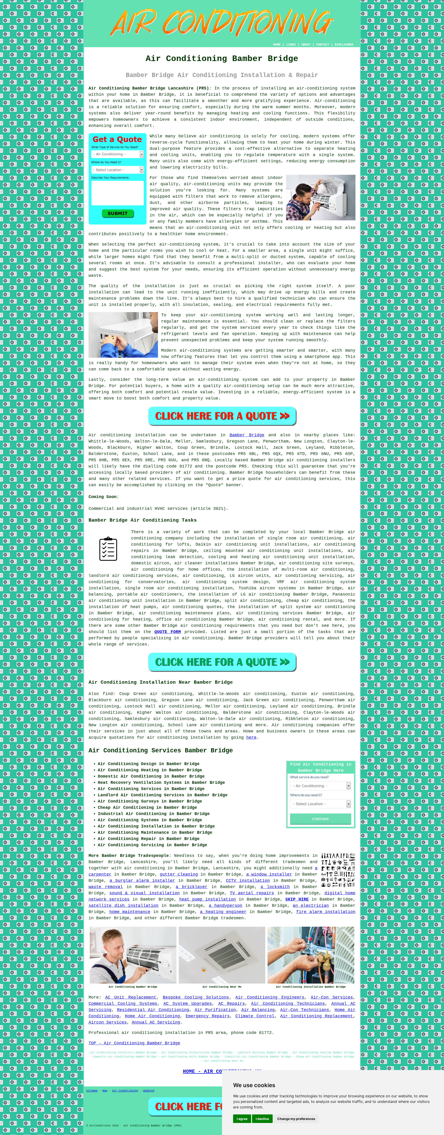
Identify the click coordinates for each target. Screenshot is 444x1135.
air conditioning (204, 472)
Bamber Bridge (247, 435)
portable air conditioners (149, 594)
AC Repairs (231, 1003)
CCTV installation (248, 880)
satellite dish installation (123, 905)
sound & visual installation (144, 893)
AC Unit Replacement (130, 997)
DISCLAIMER (344, 44)
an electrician (311, 905)
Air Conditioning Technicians (288, 1003)
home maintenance (130, 912)
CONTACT (322, 44)
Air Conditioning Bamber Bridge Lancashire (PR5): (150, 88)
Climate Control (254, 1016)
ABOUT (306, 44)
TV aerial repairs (252, 893)
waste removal (106, 887)
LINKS (291, 44)
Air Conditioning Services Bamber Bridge (161, 750)
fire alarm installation (325, 912)
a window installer (269, 874)
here (251, 737)
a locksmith (275, 887)
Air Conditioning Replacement (316, 1016)
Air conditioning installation (127, 435)
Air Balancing (258, 1010)
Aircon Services (108, 1022)
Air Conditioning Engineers (269, 997)
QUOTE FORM (167, 632)
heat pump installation (207, 899)
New (104, 1090)
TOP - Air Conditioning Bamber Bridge (134, 1043)
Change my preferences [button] (296, 1119)
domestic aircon (150, 563)
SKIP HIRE (296, 899)
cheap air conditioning (314, 600)
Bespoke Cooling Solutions (196, 997)
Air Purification (215, 1010)
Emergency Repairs (208, 1016)
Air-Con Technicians (304, 1010)
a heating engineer (223, 912)
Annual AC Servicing (156, 1022)
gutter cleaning (179, 874)
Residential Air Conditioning (153, 1010)
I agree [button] (242, 1119)
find (108, 694)
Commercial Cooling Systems (123, 1003)
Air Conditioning (125, 1090)
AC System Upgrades (187, 1003)
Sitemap (92, 1090)
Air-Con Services (332, 997)
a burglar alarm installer (142, 880)
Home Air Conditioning (152, 1016)
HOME (277, 44)
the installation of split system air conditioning (291, 607)
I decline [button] (262, 1119)
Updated (148, 1090)
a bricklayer (191, 887)
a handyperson (225, 905)
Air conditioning (292, 725)
